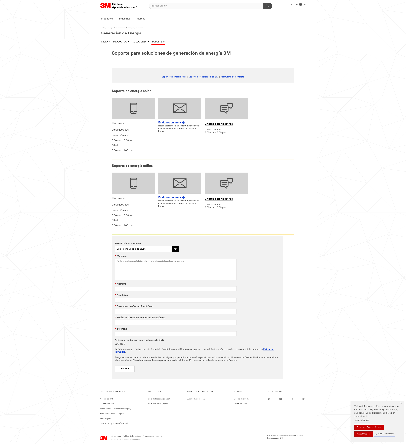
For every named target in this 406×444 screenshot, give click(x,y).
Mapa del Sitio (240, 404)
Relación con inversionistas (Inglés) (115, 409)
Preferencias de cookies (152, 436)
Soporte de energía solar (174, 77)
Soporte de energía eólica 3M (203, 77)
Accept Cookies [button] (363, 434)
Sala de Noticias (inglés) (159, 399)
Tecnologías (105, 419)
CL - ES (294, 5)
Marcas (141, 19)
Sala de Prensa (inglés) (158, 404)
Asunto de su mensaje (128, 243)
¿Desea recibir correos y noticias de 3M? (139, 340)
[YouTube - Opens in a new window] (280, 399)
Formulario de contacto (232, 77)
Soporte (157, 42)
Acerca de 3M (106, 399)
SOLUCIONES (139, 42)
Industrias (124, 19)
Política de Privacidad (132, 436)
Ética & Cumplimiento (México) (114, 423)
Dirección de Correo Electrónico (134, 306)
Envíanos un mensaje (171, 122)
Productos (107, 19)
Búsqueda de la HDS (196, 399)
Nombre (120, 284)
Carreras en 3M (107, 404)
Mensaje (121, 256)
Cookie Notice (362, 420)
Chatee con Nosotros (219, 124)
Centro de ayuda (241, 399)
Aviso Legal (116, 436)
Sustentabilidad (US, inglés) (112, 414)
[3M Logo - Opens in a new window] (118, 5)
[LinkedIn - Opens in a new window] (269, 399)
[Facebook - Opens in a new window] (292, 399)
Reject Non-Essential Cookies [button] (369, 427)
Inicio (104, 42)
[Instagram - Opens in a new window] (303, 399)
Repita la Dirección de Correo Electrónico (140, 317)
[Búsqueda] (267, 6)
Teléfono (121, 329)
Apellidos (121, 295)
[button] (384, 434)
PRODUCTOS (120, 42)
